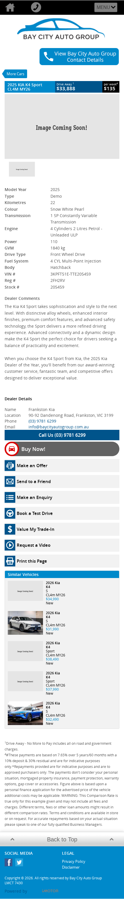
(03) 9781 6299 (42, 421)
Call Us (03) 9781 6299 (62, 435)
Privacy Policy (73, 861)
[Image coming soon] (62, 126)
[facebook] (10, 863)
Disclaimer (71, 867)
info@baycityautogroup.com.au (59, 427)
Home (13, 7)
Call (39, 7)
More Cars (15, 73)
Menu (103, 7)
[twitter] (20, 863)
